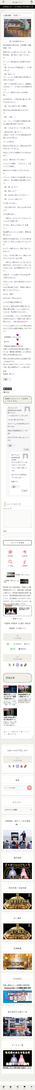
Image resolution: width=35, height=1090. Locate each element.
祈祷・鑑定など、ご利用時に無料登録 (16, 985)
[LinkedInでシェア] (21, 707)
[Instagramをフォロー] (17, 665)
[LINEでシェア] (6, 707)
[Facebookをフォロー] (13, 665)
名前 (4, 531)
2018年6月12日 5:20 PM (14, 410)
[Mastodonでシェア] (13, 697)
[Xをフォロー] (9, 665)
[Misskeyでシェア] (29, 697)
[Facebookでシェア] (6, 702)
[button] (29, 787)
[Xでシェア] (6, 697)
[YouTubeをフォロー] (21, 665)
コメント (7, 508)
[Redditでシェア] (21, 702)
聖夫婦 (7, 392)
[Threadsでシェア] (13, 702)
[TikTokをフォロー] (25, 665)
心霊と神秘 (8, 388)
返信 (27, 449)
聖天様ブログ (17, 2)
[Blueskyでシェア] (21, 697)
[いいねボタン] (5, 379)
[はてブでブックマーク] (29, 702)
